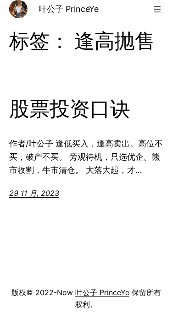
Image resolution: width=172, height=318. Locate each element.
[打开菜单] (157, 9)
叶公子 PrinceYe (69, 9)
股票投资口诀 (69, 109)
